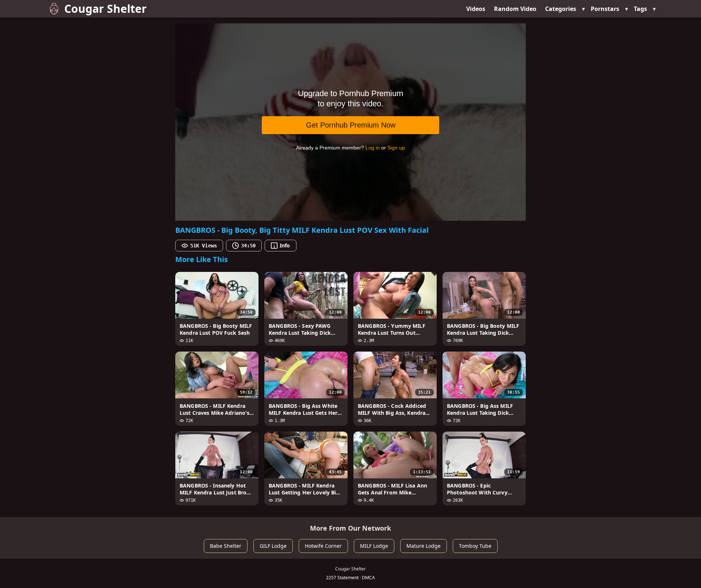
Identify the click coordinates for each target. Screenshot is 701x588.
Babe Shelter (225, 545)
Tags (640, 9)
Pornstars (605, 9)
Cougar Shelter (105, 8)
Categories (560, 9)
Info (285, 245)
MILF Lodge (374, 545)
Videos (475, 9)
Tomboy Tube (475, 545)
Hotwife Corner (323, 545)
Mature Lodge (423, 545)
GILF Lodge (273, 545)
